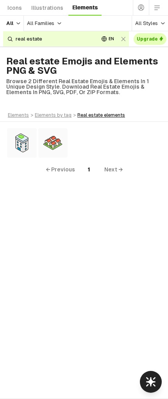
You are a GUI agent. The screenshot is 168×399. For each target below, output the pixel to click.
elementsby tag (53, 115)
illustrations (47, 8)
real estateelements (101, 115)
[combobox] (54, 38)
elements (85, 7)
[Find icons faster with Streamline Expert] (151, 382)
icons (14, 8)
